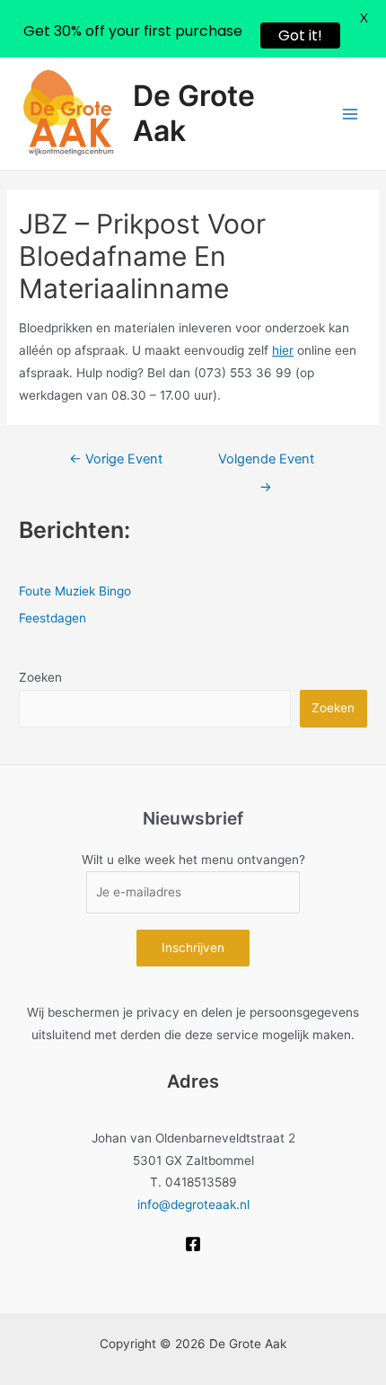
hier (283, 350)
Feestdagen (52, 618)
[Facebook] (193, 1244)
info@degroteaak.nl (193, 1204)
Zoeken (40, 677)
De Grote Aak (194, 112)
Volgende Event (266, 463)
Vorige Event (115, 459)
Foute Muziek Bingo (75, 591)
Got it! (300, 35)
